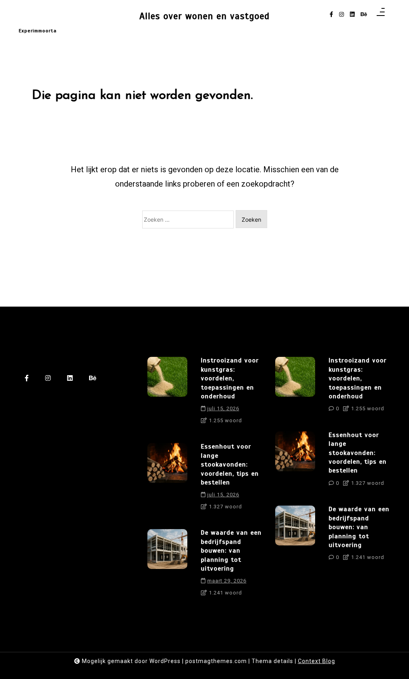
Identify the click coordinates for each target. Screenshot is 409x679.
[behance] (364, 14)
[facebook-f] (331, 14)
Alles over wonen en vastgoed (204, 16)
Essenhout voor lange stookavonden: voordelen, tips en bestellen (230, 464)
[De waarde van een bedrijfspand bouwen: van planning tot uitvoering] (167, 565)
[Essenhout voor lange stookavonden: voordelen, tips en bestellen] (167, 479)
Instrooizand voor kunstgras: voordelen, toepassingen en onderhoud (230, 378)
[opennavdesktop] (380, 14)
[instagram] (341, 14)
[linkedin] (352, 14)
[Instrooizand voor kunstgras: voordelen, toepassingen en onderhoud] (167, 393)
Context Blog (316, 661)
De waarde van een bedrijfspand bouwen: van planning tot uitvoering (231, 551)
